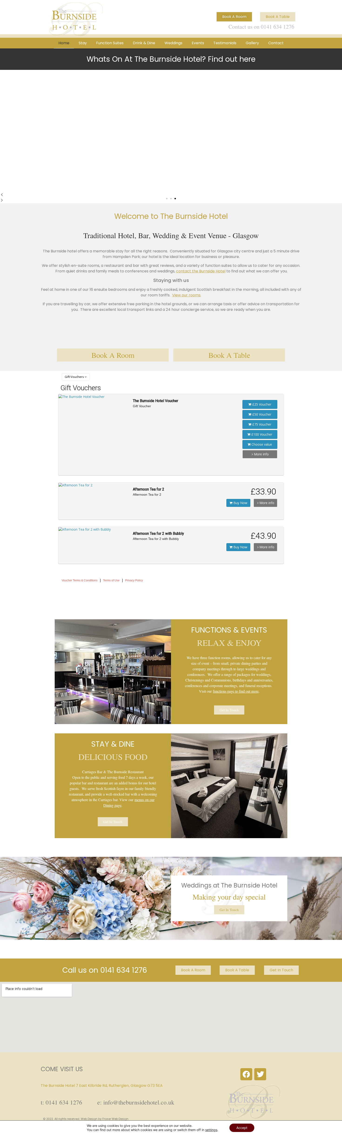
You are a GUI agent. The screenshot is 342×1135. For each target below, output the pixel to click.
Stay (83, 43)
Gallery (252, 43)
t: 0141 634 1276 (61, 1102)
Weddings (173, 43)
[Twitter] (260, 1074)
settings (211, 1130)
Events (198, 43)
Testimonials (224, 43)
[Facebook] (246, 1074)
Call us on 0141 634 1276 (104, 970)
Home (63, 43)
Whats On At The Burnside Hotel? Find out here (171, 59)
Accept (241, 1128)
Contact (276, 43)
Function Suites (110, 43)
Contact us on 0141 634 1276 (261, 26)
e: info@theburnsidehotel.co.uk (135, 1102)
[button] (167, 198)
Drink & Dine (144, 43)
